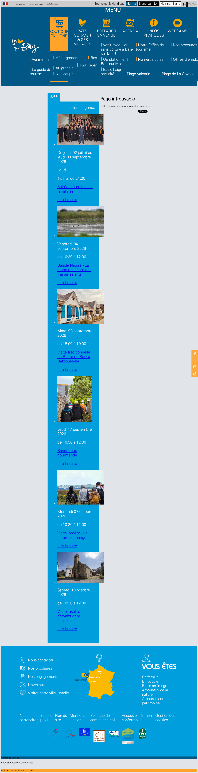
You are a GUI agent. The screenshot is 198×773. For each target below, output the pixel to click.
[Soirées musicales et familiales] (80, 144)
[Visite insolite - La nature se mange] (80, 503)
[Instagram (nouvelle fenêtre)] (194, 366)
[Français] (7, 4)
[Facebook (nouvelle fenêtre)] (194, 353)
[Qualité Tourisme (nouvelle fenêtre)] (70, 734)
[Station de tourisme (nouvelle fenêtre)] (128, 736)
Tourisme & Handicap (110, 3)
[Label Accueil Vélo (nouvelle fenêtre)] (142, 734)
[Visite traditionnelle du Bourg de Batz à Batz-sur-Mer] (80, 322)
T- (189, 4)
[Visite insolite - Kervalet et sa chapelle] (80, 582)
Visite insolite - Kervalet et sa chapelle (69, 616)
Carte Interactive (53, 4)
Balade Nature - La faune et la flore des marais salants (74, 269)
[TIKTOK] (194, 373)
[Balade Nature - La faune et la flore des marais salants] (80, 235)
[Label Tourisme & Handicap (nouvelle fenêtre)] (84, 732)
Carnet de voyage (36, 4)
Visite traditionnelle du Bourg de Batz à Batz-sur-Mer (73, 356)
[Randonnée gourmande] (74, 421)
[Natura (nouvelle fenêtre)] (113, 734)
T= (184, 4)
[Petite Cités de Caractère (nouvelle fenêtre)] (99, 736)
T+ (194, 4)
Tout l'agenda (83, 108)
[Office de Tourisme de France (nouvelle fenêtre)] (55, 734)
